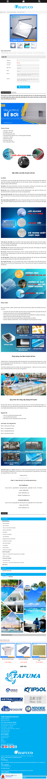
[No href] (12, 606)
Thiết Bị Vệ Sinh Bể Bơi (7, 534)
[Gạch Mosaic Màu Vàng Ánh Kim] (39, 653)
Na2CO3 (2, 740)
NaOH (2, 739)
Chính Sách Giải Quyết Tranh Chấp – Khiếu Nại (10, 728)
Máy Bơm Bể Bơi (6, 523)
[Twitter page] (9, 747)
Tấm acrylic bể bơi (21, 12)
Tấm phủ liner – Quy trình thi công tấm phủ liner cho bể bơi (13, 562)
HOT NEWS (5, 734)
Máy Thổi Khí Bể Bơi (7, 543)
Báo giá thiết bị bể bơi (5, 736)
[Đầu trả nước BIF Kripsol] (7, 653)
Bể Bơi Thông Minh (6, 551)
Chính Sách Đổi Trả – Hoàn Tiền (7, 725)
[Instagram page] (6, 747)
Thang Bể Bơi (5, 545)
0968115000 (8, 576)
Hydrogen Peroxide (4, 737)
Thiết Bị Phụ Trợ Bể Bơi (7, 541)
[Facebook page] (3, 747)
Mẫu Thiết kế (5, 564)
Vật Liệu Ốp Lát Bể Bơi (11, 12)
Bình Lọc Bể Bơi (6, 525)
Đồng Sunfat (3, 741)
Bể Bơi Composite (6, 556)
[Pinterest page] (15, 747)
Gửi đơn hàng (24, 87)
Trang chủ (3, 12)
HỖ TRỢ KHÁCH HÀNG (8, 722)
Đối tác (23, 666)
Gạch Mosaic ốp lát (6, 560)
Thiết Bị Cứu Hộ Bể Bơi (7, 549)
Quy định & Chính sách (7, 570)
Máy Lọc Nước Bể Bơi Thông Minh (9, 527)
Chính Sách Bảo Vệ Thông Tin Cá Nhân (8, 724)
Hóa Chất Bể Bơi (6, 536)
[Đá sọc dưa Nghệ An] (23, 653)
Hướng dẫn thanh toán (5, 731)
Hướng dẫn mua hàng (5, 730)
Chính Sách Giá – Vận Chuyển (7, 727)
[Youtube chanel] (12, 747)
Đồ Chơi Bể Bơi (6, 547)
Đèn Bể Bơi (5, 532)
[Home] (23, 6)
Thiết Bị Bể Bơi (6, 521)
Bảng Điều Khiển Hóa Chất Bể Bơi (9, 538)
